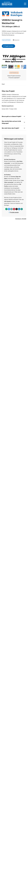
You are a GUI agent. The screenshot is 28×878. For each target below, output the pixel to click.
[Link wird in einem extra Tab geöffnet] (7, 5)
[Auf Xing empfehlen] (11, 209)
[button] (25, 4)
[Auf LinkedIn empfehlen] (19, 209)
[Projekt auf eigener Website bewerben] (6, 209)
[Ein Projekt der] (14, 13)
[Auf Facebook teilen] (9, 209)
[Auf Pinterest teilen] (14, 209)
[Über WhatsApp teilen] (22, 209)
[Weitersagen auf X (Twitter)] (16, 209)
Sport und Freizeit (6, 40)
